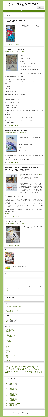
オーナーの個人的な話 (9, 336)
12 (19, 383)
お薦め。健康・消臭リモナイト (11, 330)
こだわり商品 (8, 332)
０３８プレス (8, 360)
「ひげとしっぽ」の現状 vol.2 (15, 50)
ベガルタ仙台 (8, 340)
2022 (6, 385)
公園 (10, 369)
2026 (6, 380)
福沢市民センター (30, 371)
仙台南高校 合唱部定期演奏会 (16, 130)
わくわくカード (8, 334)
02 (9, 383)
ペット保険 (37, 368)
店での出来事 (11, 44)
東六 (12, 371)
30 (7, 290)
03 (10, 380)
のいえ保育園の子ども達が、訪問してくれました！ (14, 306)
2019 (6, 389)
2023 (6, 384)
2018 (6, 390)
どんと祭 (21, 366)
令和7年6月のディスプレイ (14, 222)
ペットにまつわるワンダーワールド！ (22, 3)
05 (12, 380)
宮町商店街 (7, 350)
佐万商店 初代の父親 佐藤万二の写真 (12, 311)
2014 (6, 395)
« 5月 (5, 293)
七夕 (7, 369)
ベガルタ (18, 368)
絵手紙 (7, 356)
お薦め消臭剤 (8, 331)
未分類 (7, 352)
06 (13, 380)
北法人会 (7, 347)
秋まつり (36, 371)
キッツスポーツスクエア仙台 (10, 337)
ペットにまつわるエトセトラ (10, 342)
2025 (6, 382)
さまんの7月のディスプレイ (15, 21)
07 (14, 380)
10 (17, 382)
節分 (39, 371)
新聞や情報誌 (38, 369)
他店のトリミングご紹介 (10, 309)
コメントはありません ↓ (23, 22)
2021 (6, 387)
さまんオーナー (13, 22)
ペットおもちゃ (8, 341)
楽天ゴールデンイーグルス (10, 355)
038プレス (7, 366)
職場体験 (7, 357)
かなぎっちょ (8, 320)
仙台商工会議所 (8, 344)
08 (15, 380)
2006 (6, 405)
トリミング (12, 368)
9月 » (8, 293)
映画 (9, 371)
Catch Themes (27, 413)
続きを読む (8, 213)
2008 (6, 403)
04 (11, 380)
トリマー (7, 339)
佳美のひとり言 (8, 345)
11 (18, 284)
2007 (6, 404)
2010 (6, 400)
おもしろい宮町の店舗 (12, 216)
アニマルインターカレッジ (10, 335)
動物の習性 (7, 346)
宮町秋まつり (31, 369)
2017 (6, 392)
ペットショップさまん (13, 265)
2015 (6, 394)
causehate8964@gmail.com (15, 120)
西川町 (26, 373)
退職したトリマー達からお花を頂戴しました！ (14, 310)
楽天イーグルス (20, 371)
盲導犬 (25, 371)
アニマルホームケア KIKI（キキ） (12, 307)
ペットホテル (31, 368)
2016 (6, 393)
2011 (6, 399)
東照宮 (15, 371)
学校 (14, 369)
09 (16, 382)
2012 (6, 398)
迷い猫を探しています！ (10, 322)
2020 (6, 388)
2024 (6, 383)
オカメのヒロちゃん (9, 317)
